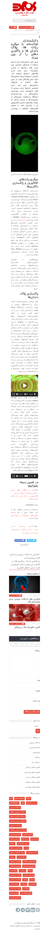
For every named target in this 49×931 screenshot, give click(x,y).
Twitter (30, 540)
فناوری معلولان (15, 862)
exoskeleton (14, 803)
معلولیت (22, 871)
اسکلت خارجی (15, 826)
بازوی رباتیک (14, 839)
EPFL (28, 798)
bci (11, 798)
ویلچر (25, 880)
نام (38, 681)
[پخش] (35, 394)
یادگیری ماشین (15, 898)
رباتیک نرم (36, 762)
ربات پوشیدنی (32, 853)
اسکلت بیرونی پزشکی (17, 821)
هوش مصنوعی (15, 875)
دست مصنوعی (23, 844)
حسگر (12, 844)
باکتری (31, 526)
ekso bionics (19, 798)
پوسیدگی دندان (18, 526)
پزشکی (23, 884)
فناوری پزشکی (15, 866)
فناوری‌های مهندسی (33, 787)
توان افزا (25, 839)
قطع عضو (13, 871)
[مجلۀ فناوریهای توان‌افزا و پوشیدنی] (24, 15)
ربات (26, 848)
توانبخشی (36, 753)
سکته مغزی (21, 857)
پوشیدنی (32, 884)
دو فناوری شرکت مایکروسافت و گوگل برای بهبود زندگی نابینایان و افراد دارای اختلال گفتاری (25, 564)
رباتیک (12, 27)
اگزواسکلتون (27, 835)
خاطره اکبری (29, 30)
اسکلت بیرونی (14, 596)
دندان (36, 530)
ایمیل (37, 691)
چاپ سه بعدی (15, 889)
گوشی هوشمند (26, 893)
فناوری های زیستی (26, 27)
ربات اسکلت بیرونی (17, 853)
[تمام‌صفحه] (13, 394)
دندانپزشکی (16, 530)
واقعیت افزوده (29, 875)
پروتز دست (14, 884)
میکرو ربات (34, 533)
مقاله (30, 871)
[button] (24, 385)
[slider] (26, 394)
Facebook (19, 540)
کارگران (26, 889)
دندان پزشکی (27, 530)
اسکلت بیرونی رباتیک (17, 812)
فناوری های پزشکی (16, 624)
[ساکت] (17, 394)
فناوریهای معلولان (29, 862)
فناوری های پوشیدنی (32, 772)
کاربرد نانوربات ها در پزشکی (27, 627)
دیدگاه (37, 651)
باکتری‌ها (21, 220)
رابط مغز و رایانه (15, 848)
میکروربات (25, 533)
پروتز (32, 880)
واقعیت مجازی (15, 880)
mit (23, 803)
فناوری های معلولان (32, 782)
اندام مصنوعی (34, 748)
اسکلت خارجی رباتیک (18, 830)
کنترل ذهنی (14, 893)
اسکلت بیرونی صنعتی (17, 817)
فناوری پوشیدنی (28, 866)
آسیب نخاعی (31, 803)
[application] (24, 385)
